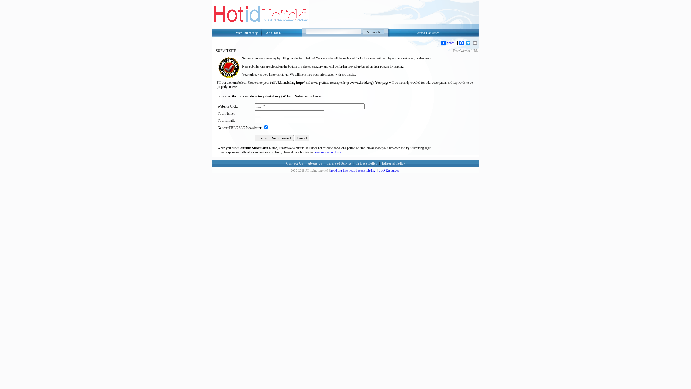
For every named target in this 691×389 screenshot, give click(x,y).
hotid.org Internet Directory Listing (352, 170)
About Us (315, 163)
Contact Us (294, 163)
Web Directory (247, 33)
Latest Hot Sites (427, 33)
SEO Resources (389, 170)
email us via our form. (328, 152)
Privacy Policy (366, 163)
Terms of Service (339, 163)
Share (450, 43)
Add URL (273, 33)
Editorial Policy (393, 163)
